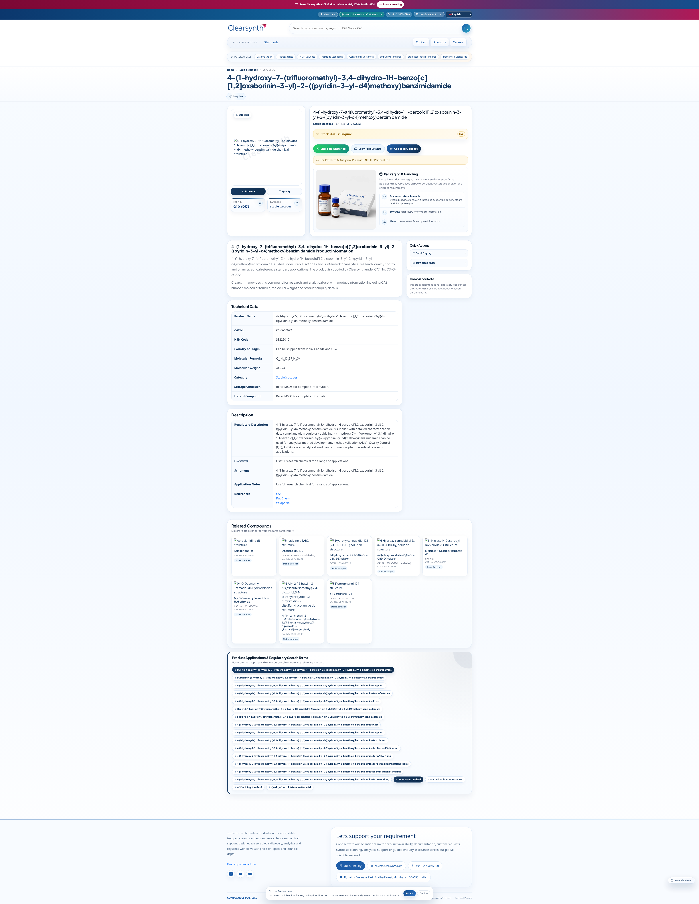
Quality (286, 191)
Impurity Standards (390, 56)
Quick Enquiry (353, 866)
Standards (271, 42)
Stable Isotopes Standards (422, 56)
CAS (278, 494)
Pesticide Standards (332, 56)
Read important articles (241, 864)
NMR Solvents (307, 56)
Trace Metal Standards (455, 56)
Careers (458, 42)
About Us (439, 42)
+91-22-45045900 (401, 14)
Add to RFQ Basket (406, 148)
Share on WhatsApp (333, 148)
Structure (250, 191)
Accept (409, 893)
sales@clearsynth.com (430, 14)
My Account (329, 14)
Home (230, 69)
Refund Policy (463, 898)
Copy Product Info (369, 148)
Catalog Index (264, 56)
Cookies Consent (441, 898)
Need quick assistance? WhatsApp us (363, 14)
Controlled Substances (361, 56)
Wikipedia (283, 503)
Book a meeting (392, 4)
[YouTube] (240, 874)
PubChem (283, 498)
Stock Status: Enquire (336, 134)
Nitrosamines (286, 56)
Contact (421, 42)
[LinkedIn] (231, 874)
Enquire (238, 96)
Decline (424, 893)
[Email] (250, 874)
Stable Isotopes (249, 69)
